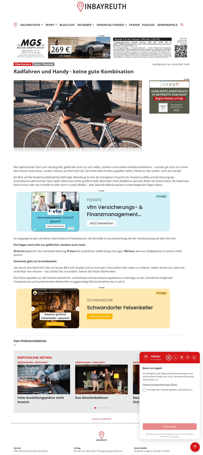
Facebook (138, 451)
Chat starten (169, 426)
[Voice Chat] (175, 357)
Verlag (77, 448)
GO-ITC (176, 436)
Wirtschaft (41, 362)
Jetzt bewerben (101, 223)
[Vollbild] (187, 357)
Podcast (148, 25)
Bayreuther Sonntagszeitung (98, 451)
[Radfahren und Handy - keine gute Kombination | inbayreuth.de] (102, 436)
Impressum (117, 451)
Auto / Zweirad (43, 64)
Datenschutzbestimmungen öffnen (160, 384)
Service (17, 448)
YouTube (166, 451)
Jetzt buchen (99, 316)
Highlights (98, 362)
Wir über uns (79, 451)
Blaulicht (67, 25)
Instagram (148, 451)
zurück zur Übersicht (101, 418)
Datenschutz (24, 451)
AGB (16, 451)
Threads (157, 451)
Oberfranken (23, 64)
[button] (78, 150)
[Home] (16, 24)
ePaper (134, 25)
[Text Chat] (169, 357)
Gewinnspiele (167, 25)
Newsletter (43, 451)
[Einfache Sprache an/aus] (181, 357)
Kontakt (34, 451)
